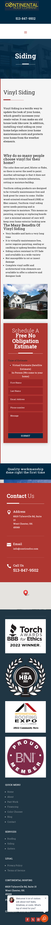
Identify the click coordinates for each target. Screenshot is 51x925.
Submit (25, 435)
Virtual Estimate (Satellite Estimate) (27, 367)
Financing (12, 806)
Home (10, 791)
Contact (11, 821)
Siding (10, 843)
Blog (9, 816)
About (10, 796)
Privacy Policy (14, 865)
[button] (26, 593)
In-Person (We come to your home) (27, 374)
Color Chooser (15, 811)
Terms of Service (16, 870)
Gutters (11, 848)
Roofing (11, 838)
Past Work (12, 801)
